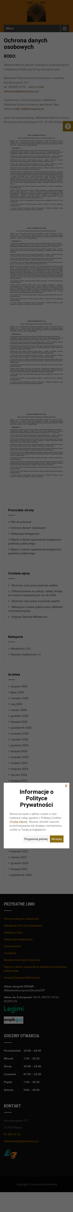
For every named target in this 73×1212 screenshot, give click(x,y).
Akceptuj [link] (56, 839)
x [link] (66, 786)
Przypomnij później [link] (35, 839)
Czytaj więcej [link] (18, 821)
